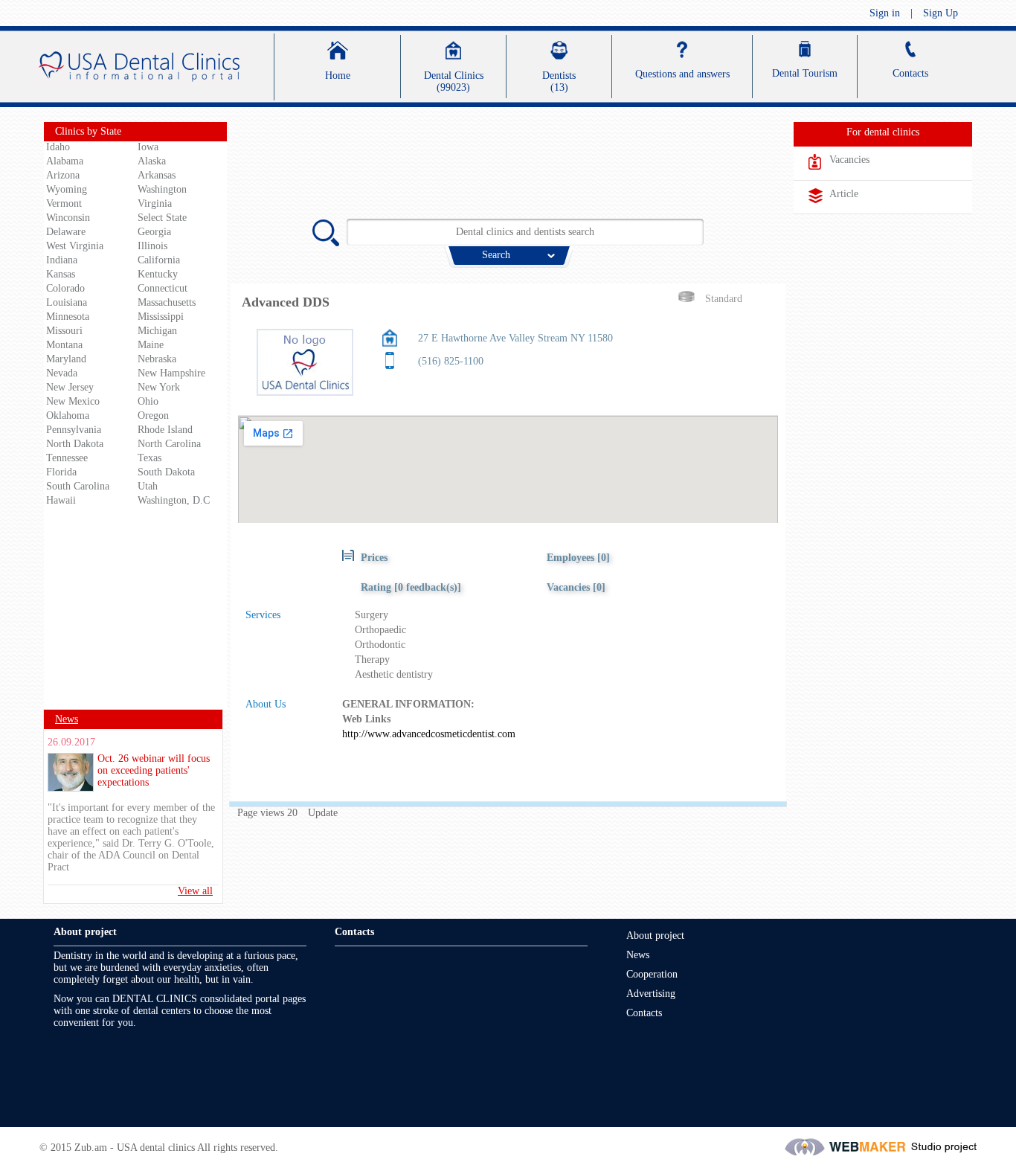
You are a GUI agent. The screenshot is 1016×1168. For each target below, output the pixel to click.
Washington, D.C (174, 500)
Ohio (148, 401)
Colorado (65, 288)
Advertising (650, 993)
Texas (149, 457)
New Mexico (73, 401)
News (66, 719)
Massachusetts (167, 302)
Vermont (64, 203)
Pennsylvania (73, 429)
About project (655, 935)
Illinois (152, 245)
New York (159, 387)
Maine (151, 344)
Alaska (152, 161)
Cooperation (652, 974)
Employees (572, 557)
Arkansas (157, 175)
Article (843, 193)
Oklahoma (67, 415)
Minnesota (67, 316)
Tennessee (67, 457)
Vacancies (568, 587)
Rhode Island (165, 429)
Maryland (66, 359)
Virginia (155, 203)
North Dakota (74, 443)
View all (195, 890)
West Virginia (74, 245)
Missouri (64, 330)
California (159, 260)
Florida (61, 472)
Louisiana (66, 302)
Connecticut (162, 288)
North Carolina (169, 443)
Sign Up (940, 13)
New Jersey (70, 387)
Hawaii (61, 500)
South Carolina (77, 486)
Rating (411, 587)
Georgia (154, 231)
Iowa (148, 147)
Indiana (61, 260)
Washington (162, 189)
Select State (162, 217)
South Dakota (166, 472)
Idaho (58, 147)
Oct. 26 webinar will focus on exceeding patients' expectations (153, 770)
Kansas (60, 274)
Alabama (64, 161)
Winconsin (68, 217)
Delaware (66, 231)
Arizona (63, 175)
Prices (374, 557)
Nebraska (157, 359)
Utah (148, 486)
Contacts (644, 1012)
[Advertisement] (135, 613)
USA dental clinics (156, 1147)
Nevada (61, 373)
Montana (64, 344)
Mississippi (161, 316)
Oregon (153, 415)
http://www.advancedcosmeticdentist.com (428, 733)
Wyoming (66, 189)
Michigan (157, 330)
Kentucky (158, 274)
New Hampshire (171, 373)
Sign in (884, 13)
